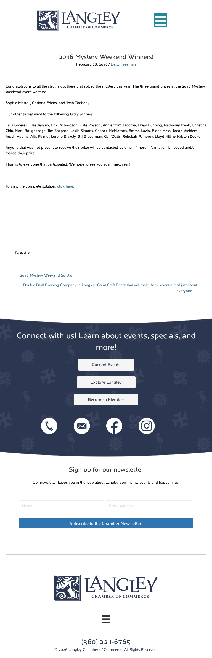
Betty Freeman (123, 64)
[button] (106, 523)
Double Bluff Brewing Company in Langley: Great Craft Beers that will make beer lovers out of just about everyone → (110, 288)
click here (65, 186)
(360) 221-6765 (106, 642)
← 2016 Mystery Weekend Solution (45, 275)
